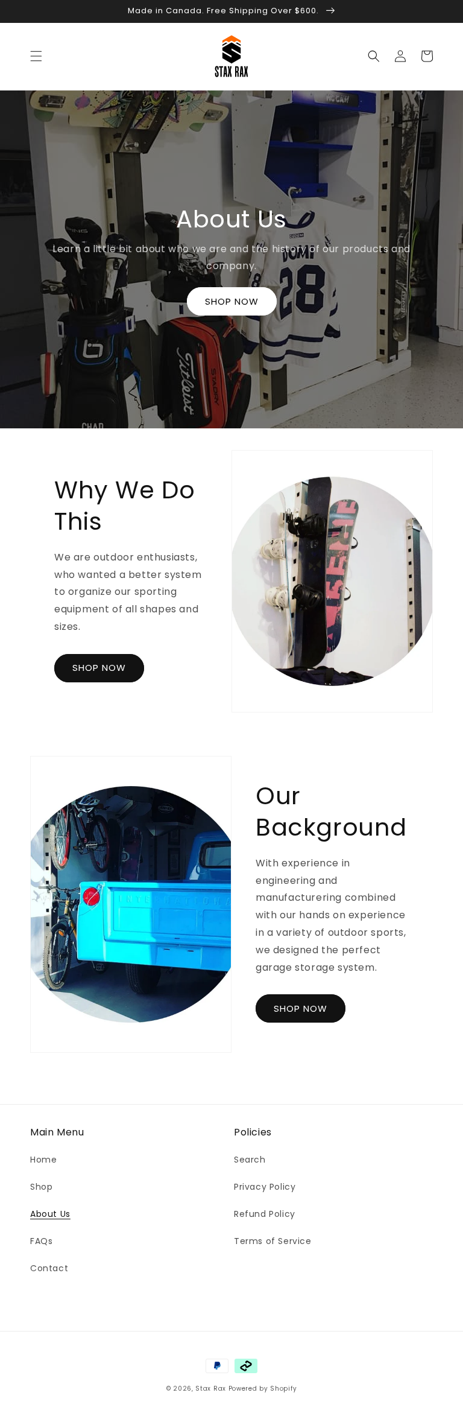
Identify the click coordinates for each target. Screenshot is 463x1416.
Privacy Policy (264, 1187)
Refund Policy (264, 1214)
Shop (41, 1187)
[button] (36, 56)
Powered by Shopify (262, 1388)
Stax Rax (210, 1388)
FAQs (41, 1241)
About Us (50, 1214)
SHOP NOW (232, 301)
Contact (49, 1268)
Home (43, 1160)
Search (250, 1160)
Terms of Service (273, 1241)
